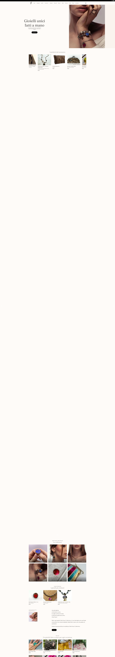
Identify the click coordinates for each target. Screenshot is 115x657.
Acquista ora (34, 32)
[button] (85, 3)
